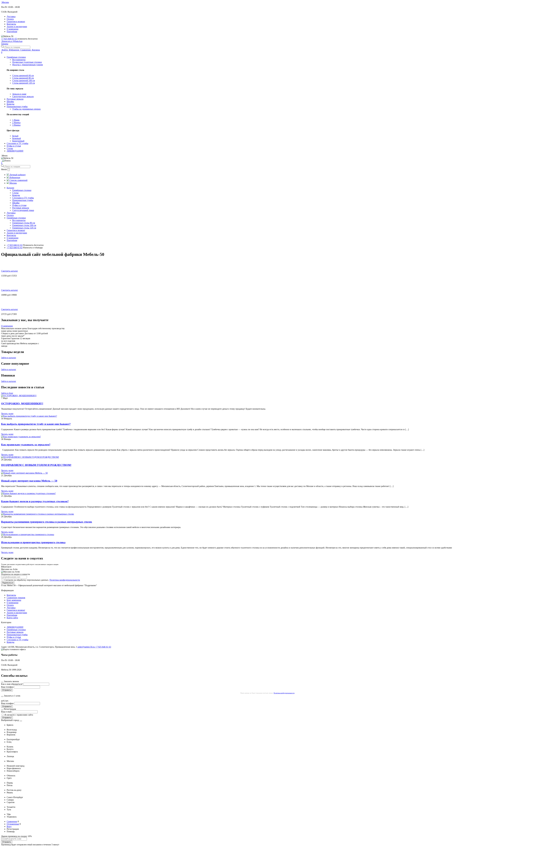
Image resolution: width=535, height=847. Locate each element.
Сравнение (12, 821)
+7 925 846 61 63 (9, 39)
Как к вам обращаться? (12, 684)
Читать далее (7, 413)
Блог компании (14, 600)
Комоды (10, 642)
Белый (15, 136)
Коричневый (18, 141)
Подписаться (7, 583)
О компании (12, 29)
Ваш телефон (7, 687)
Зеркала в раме (19, 94)
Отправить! (7, 690)
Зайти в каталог (8, 357)
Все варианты (18, 59)
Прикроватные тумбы (17, 634)
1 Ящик (16, 120)
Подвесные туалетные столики (27, 62)
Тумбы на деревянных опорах (26, 109)
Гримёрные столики (16, 629)
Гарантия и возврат (16, 21)
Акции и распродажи (17, 26)
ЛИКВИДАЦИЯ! (15, 627)
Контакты (11, 24)
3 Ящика (16, 125)
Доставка (11, 16)
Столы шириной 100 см (23, 80)
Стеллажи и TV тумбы (17, 639)
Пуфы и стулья (14, 637)
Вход (9, 826)
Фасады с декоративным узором (27, 64)
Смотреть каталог (9, 271)
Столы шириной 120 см (23, 83)
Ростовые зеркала (15, 632)
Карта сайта (12, 617)
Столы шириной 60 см (23, 75)
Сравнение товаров (16, 597)
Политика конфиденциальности (64, 580)
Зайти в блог (7, 393)
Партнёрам (12, 31)
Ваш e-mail (6, 712)
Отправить (6, 842)
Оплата (10, 19)
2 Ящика (16, 122)
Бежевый (16, 138)
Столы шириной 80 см (23, 78)
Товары (4, 44)
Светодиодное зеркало (23, 96)
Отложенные (13, 824)
